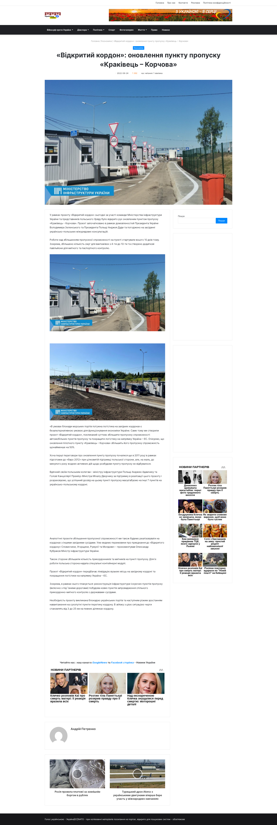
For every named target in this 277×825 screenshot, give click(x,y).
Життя (141, 30)
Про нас (171, 2)
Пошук (181, 216)
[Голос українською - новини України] (53, 15)
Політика (97, 30)
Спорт (112, 30)
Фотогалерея (126, 30)
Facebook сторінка (122, 662)
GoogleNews (99, 662)
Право (154, 30)
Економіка (106, 41)
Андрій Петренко (83, 729)
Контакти (183, 2)
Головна (160, 2)
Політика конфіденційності (217, 2)
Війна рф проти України (59, 30)
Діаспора (82, 30)
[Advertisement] (107, 513)
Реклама (195, 2)
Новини (166, 30)
